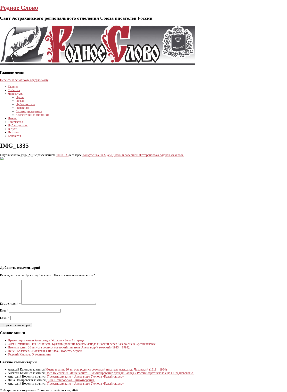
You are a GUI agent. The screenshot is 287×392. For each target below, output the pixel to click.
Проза (20, 97)
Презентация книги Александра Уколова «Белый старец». (46, 340)
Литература (15, 93)
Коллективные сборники (32, 114)
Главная (13, 86)
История (13, 132)
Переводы (22, 107)
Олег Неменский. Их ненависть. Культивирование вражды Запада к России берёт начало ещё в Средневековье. (82, 344)
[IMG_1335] (78, 260)
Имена (12, 118)
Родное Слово (19, 7)
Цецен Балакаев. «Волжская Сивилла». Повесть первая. (45, 351)
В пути (12, 128)
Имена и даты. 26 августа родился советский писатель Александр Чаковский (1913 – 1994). (69, 347)
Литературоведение (29, 111)
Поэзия (20, 100)
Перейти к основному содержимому (24, 80)
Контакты (14, 136)
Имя (4, 310)
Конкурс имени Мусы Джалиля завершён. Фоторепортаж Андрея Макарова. (133, 155)
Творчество (15, 121)
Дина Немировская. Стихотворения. (70, 380)
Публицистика (25, 104)
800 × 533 (62, 155)
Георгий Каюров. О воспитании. (30, 354)
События (14, 90)
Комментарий (10, 303)
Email (5, 317)
